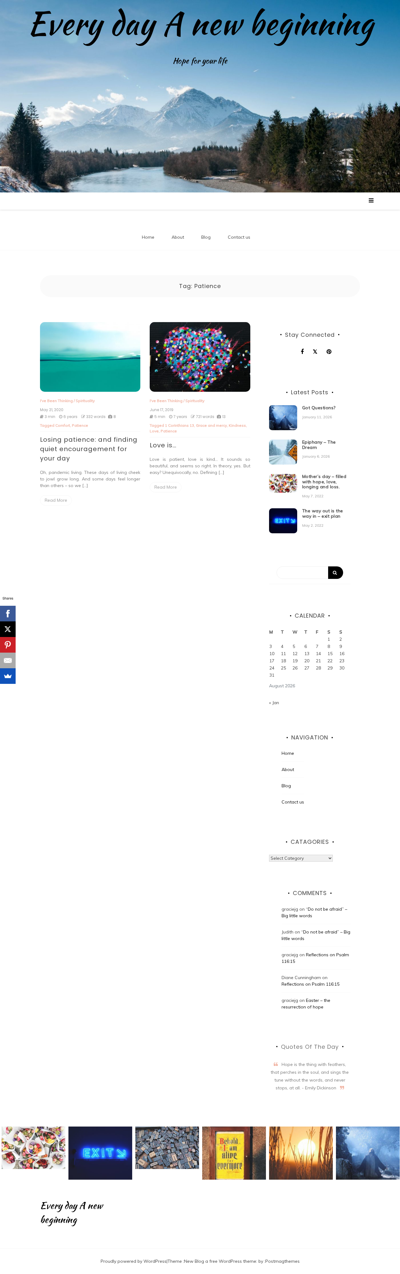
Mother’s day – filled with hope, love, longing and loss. (324, 482)
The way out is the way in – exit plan (322, 513)
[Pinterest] (8, 645)
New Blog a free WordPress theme (220, 1261)
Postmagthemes (282, 1261)
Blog (206, 237)
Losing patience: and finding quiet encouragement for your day (89, 449)
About (178, 237)
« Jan (274, 702)
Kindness (237, 425)
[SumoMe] (8, 676)
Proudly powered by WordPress (134, 1261)
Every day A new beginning (200, 23)
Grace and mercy (211, 425)
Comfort (62, 425)
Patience (80, 425)
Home (148, 237)
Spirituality (85, 400)
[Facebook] (8, 613)
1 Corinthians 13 (179, 425)
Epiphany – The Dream (319, 444)
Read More (56, 500)
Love (154, 431)
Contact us (239, 237)
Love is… (163, 445)
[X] (8, 629)
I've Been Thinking (56, 400)
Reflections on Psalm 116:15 (310, 984)
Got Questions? (319, 408)
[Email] (8, 660)
